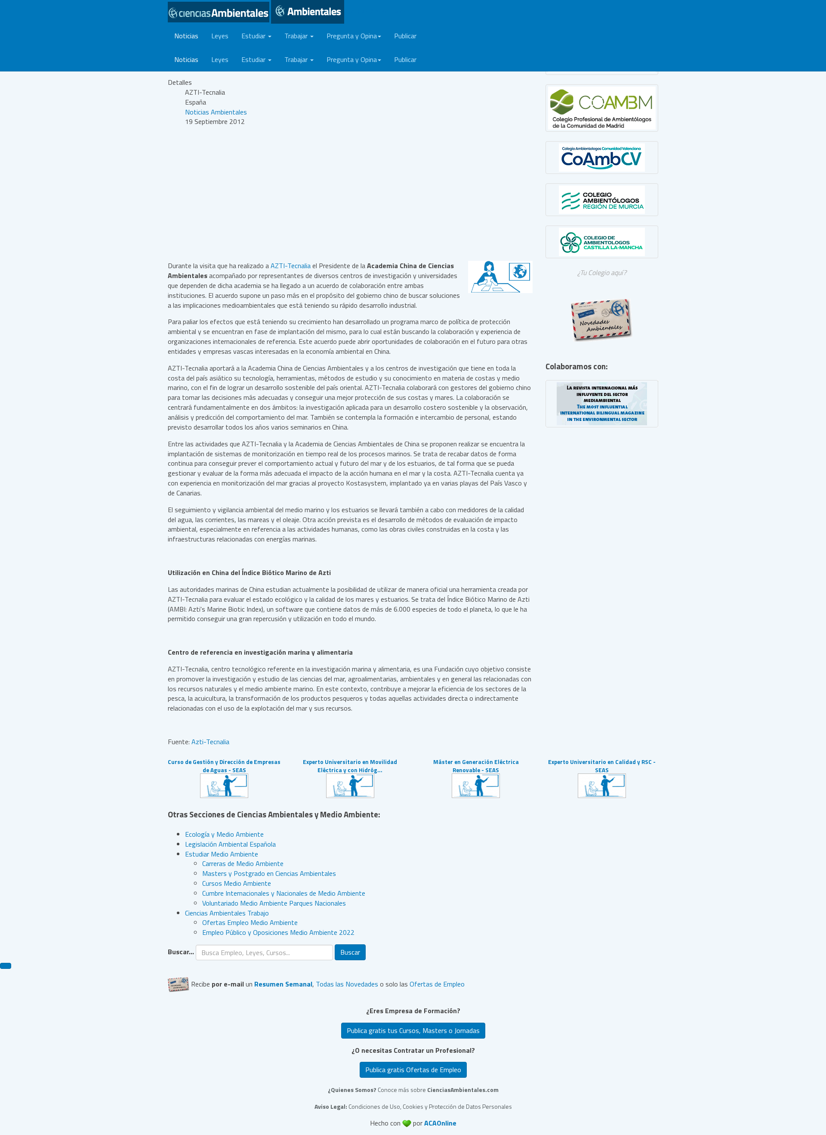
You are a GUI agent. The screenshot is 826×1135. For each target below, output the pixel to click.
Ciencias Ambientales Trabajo (227, 913)
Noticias (186, 36)
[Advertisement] (350, 193)
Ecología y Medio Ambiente (224, 834)
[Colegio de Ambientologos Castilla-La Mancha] (602, 242)
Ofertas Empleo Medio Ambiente (250, 922)
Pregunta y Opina (352, 36)
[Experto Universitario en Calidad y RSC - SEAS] (602, 784)
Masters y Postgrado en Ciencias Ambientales (269, 873)
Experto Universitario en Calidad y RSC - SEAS (602, 766)
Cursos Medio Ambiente (236, 883)
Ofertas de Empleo (437, 983)
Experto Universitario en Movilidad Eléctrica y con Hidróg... (350, 766)
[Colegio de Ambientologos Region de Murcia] (602, 199)
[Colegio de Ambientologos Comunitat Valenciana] (602, 157)
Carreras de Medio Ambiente (243, 863)
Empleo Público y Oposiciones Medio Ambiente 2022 (278, 932)
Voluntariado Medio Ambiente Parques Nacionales (274, 903)
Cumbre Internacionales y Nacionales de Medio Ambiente (283, 893)
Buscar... (181, 952)
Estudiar (254, 36)
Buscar (350, 952)
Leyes (219, 36)
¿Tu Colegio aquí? (601, 272)
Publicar (405, 36)
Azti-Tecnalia (210, 741)
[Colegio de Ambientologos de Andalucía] (602, 108)
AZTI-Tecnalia (291, 265)
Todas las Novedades (347, 983)
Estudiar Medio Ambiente (221, 854)
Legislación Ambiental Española (230, 844)
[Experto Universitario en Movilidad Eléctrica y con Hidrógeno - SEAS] (350, 784)
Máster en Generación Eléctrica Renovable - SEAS (476, 766)
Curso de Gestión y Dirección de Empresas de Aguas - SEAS (224, 766)
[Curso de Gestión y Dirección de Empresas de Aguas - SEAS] (224, 784)
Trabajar (296, 36)
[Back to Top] (5, 966)
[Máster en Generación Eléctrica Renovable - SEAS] (475, 784)
